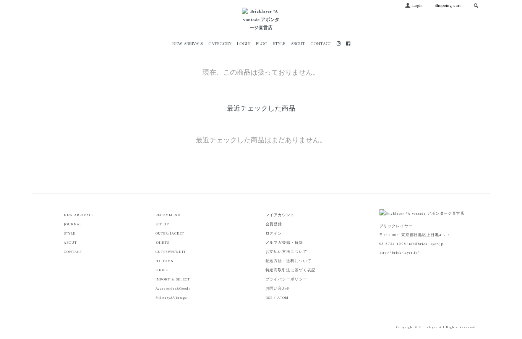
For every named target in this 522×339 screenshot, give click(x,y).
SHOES (162, 270)
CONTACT (320, 44)
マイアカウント (280, 215)
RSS (269, 298)
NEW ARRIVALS (187, 44)
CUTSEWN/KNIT (171, 252)
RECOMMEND (168, 215)
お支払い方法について (287, 252)
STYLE (279, 44)
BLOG (261, 44)
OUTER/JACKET (170, 233)
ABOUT (298, 44)
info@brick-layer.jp (425, 244)
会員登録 (274, 224)
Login (417, 6)
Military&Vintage (171, 298)
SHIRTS (163, 243)
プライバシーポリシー (287, 279)
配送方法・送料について (289, 261)
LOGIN (244, 44)
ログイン (274, 233)
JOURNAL (73, 224)
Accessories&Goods (173, 288)
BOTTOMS (164, 261)
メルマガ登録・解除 (284, 243)
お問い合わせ (278, 288)
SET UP (162, 224)
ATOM (283, 298)
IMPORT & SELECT (173, 279)
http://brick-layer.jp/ (399, 252)
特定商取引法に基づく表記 (291, 270)
